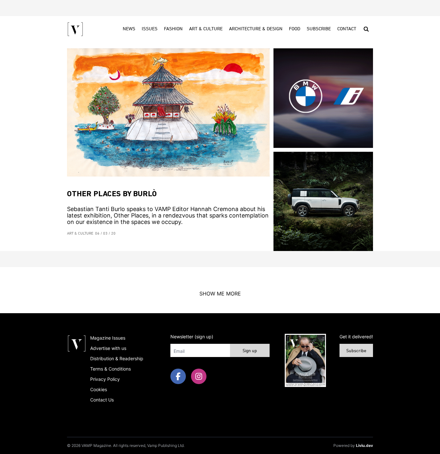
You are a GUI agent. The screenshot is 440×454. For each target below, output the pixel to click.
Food (294, 29)
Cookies (98, 389)
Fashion (173, 29)
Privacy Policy (105, 379)
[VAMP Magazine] (75, 29)
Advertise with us (108, 348)
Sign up (250, 351)
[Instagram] (199, 376)
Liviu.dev (364, 445)
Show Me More (220, 293)
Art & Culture (206, 29)
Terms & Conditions (110, 369)
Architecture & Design (255, 29)
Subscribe (319, 29)
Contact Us (102, 399)
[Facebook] (178, 376)
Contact (346, 29)
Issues (150, 29)
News (129, 29)
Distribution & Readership (116, 358)
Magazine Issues (107, 338)
